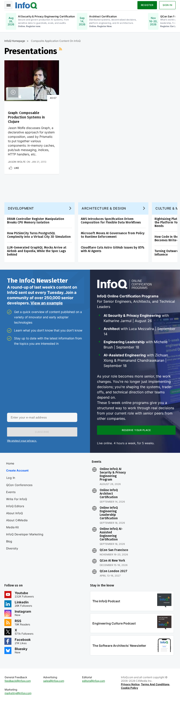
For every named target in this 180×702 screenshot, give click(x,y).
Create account (17, 470)
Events (11, 492)
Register (147, 5)
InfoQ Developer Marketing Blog (24, 537)
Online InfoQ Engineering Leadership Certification (109, 513)
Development (21, 208)
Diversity (12, 548)
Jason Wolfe (17, 161)
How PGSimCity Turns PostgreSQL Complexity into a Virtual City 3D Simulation (39, 235)
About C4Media (16, 520)
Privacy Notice (130, 684)
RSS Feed (61, 51)
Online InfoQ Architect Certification (109, 493)
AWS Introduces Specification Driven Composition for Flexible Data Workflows (111, 220)
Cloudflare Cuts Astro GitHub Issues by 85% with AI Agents (112, 249)
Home (10, 463)
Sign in (167, 5)
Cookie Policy (129, 687)
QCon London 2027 (113, 571)
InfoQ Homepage (14, 40)
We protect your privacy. (22, 440)
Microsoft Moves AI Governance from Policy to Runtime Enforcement (112, 235)
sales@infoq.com (53, 680)
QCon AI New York (112, 560)
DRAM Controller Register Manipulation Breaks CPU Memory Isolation (35, 220)
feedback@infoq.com (18, 680)
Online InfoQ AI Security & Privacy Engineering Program (113, 474)
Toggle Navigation (8, 5)
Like (16, 168)
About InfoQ (14, 513)
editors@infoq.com (93, 680)
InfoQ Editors (15, 506)
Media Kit (12, 527)
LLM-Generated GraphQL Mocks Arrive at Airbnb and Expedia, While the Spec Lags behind (36, 251)
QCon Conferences (19, 485)
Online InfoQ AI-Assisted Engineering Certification (111, 534)
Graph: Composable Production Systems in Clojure (26, 117)
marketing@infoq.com (18, 693)
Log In (10, 477)
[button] (42, 432)
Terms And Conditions (155, 684)
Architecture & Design (104, 208)
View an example (47, 303)
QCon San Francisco (114, 550)
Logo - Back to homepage (26, 5)
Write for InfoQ (16, 499)
